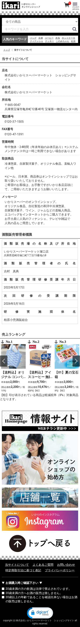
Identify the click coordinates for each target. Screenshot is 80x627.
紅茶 (73, 41)
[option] (13, 366)
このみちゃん (62, 41)
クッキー (49, 41)
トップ (6, 50)
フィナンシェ (36, 41)
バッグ (33, 38)
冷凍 (40, 38)
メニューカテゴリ (75, 7)
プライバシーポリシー (60, 570)
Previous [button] (3, 361)
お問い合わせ (66, 565)
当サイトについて (17, 565)
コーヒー (49, 38)
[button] (40, 612)
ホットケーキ (68, 38)
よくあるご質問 (43, 565)
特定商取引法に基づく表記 (23, 570)
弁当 (57, 38)
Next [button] (76, 361)
